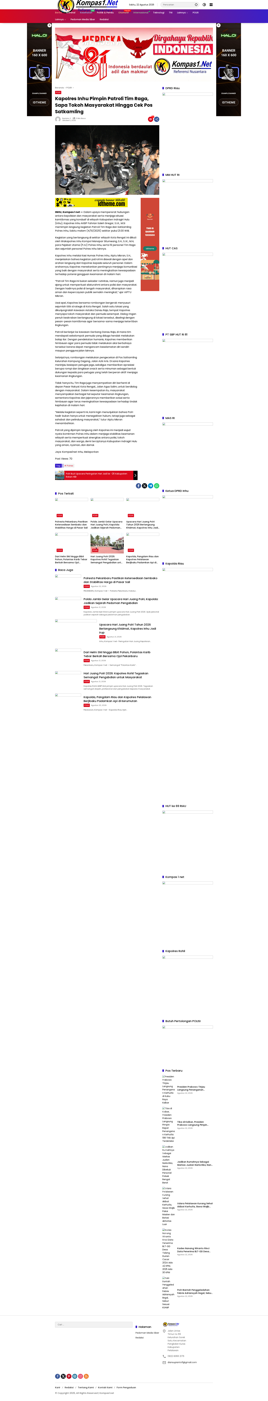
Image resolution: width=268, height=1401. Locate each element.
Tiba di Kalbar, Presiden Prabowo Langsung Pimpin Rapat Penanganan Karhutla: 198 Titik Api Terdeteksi (193, 1124)
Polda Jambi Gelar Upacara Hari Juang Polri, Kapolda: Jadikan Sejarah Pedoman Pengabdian (106, 524)
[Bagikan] (156, 119)
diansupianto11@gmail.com (182, 1362)
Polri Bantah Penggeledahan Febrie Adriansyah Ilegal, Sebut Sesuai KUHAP (194, 1292)
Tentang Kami (86, 1387)
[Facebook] (138, 485)
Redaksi (140, 1337)
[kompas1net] (87, 4)
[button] (196, 4)
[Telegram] (150, 485)
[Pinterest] (69, 1376)
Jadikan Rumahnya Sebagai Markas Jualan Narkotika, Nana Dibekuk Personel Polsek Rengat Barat (195, 1163)
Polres (70, 465)
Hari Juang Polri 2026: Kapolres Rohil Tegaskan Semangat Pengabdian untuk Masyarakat (107, 559)
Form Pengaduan (126, 1387)
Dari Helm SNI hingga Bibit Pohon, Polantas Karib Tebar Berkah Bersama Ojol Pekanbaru (71, 559)
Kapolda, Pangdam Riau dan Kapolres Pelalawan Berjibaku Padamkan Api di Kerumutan (142, 559)
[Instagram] (80, 1376)
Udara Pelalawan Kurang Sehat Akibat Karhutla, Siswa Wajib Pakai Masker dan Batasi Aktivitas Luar (195, 1205)
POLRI (58, 92)
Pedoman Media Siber (147, 1332)
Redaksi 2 (66, 118)
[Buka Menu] (211, 5)
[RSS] (86, 1376)
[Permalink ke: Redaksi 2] (58, 119)
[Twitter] (144, 485)
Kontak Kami (105, 1387)
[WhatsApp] (156, 485)
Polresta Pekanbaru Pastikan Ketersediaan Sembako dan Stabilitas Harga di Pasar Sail (71, 524)
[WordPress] (74, 1376)
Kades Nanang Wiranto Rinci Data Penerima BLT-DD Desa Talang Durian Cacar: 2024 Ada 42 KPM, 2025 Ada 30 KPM (194, 1250)
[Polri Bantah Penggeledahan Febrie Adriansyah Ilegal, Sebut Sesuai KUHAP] (168, 1293)
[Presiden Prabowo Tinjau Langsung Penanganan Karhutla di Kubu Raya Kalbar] (168, 1089)
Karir (57, 1387)
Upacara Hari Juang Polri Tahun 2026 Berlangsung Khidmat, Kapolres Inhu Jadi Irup (142, 524)
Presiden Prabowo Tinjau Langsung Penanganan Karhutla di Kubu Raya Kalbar (194, 1088)
